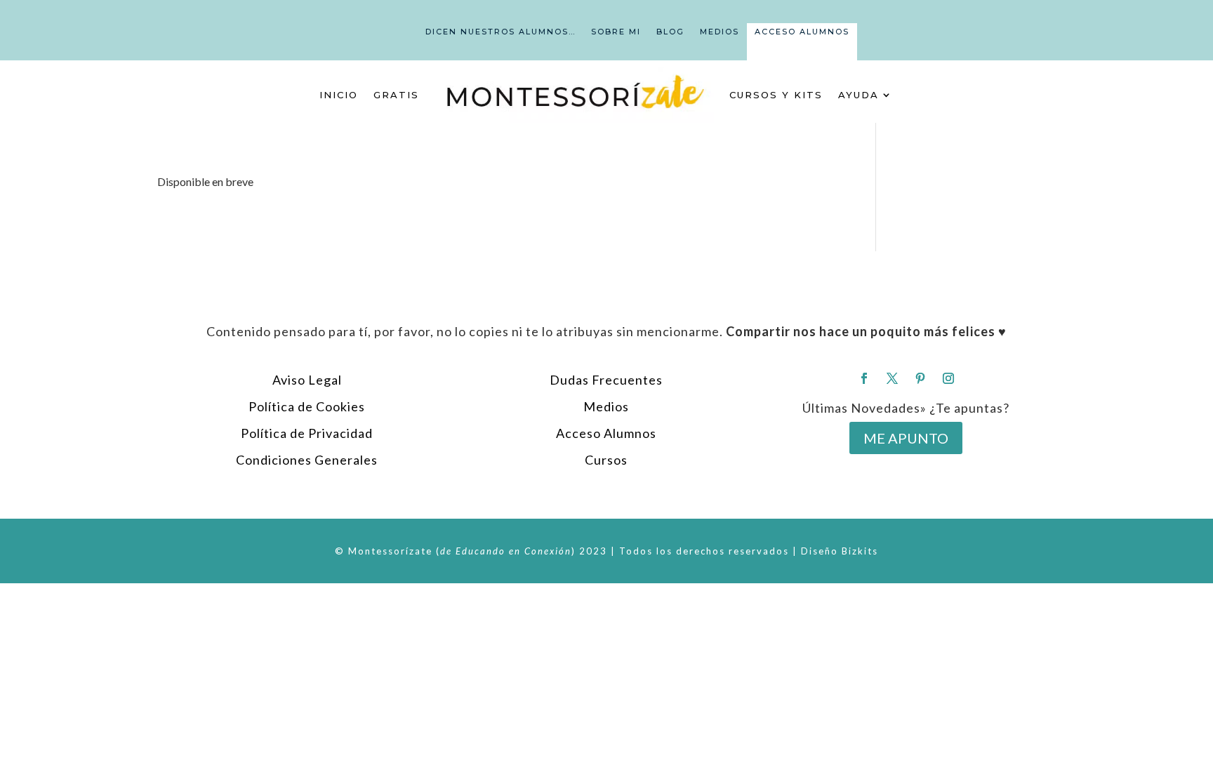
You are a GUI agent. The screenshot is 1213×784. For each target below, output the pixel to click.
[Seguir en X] (892, 378)
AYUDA (858, 94)
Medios (719, 31)
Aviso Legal (307, 379)
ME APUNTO (905, 438)
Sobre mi (616, 31)
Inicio (338, 94)
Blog (670, 31)
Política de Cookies (306, 406)
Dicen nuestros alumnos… (500, 31)
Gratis (396, 94)
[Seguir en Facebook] (864, 378)
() (506, 551)
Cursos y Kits (776, 94)
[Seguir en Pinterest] (920, 378)
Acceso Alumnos (802, 31)
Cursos (606, 459)
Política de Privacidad (307, 433)
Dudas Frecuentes (606, 379)
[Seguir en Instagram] (948, 378)
